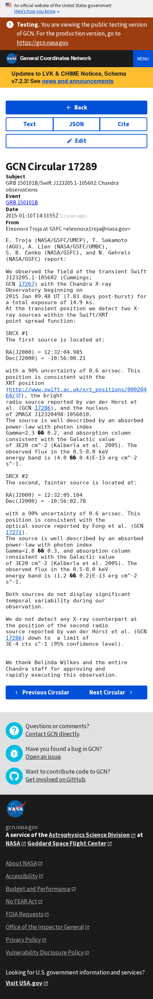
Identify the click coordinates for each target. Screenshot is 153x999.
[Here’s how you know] (76, 8)
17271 (14, 532)
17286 (43, 408)
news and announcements (78, 81)
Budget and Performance (38, 889)
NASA (13, 843)
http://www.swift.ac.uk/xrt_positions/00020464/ (76, 392)
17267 (27, 284)
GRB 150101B (22, 202)
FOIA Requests (24, 914)
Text (29, 124)
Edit (80, 141)
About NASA (21, 863)
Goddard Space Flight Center (66, 843)
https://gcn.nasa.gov (42, 43)
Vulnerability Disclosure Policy (45, 952)
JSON (76, 124)
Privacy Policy (23, 940)
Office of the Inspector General (45, 927)
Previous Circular (45, 692)
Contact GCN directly (52, 734)
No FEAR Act (21, 901)
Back (80, 107)
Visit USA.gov (24, 983)
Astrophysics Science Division (89, 835)
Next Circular (107, 692)
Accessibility (22, 876)
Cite (123, 124)
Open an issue (43, 757)
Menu (143, 58)
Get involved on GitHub (55, 779)
